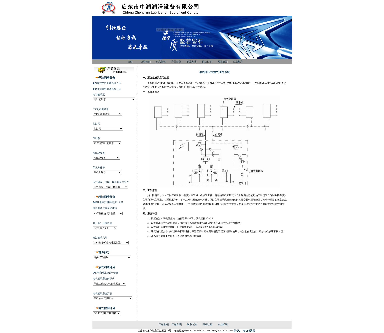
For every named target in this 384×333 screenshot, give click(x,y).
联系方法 (191, 61)
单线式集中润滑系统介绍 (108, 83)
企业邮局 (238, 61)
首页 (124, 61)
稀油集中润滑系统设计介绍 (109, 202)
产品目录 (176, 61)
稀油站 (237, 330)
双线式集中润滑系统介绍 (108, 89)
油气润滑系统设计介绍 (107, 272)
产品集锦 (161, 61)
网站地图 (222, 61)
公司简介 (145, 61)
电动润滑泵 (249, 330)
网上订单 (207, 61)
